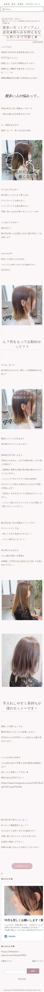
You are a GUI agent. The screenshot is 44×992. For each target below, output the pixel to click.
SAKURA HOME (7, 19)
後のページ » (37, 961)
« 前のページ (6, 961)
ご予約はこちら (22, 866)
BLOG (17, 19)
